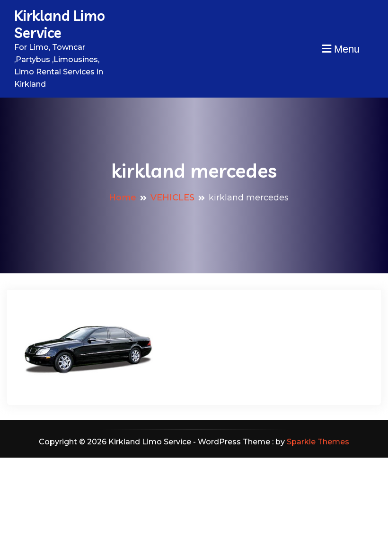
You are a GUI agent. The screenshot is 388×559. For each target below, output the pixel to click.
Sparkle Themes (318, 441)
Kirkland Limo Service (59, 24)
